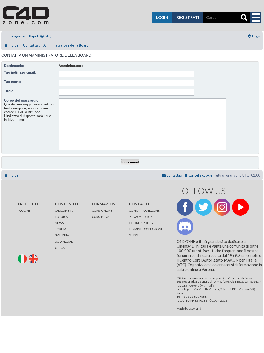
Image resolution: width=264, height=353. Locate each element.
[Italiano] (23, 258)
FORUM (60, 229)
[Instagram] (222, 207)
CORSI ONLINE (102, 210)
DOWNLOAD (64, 241)
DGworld (195, 308)
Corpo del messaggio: (21, 100)
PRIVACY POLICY (140, 217)
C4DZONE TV (64, 210)
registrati (188, 17)
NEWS (59, 223)
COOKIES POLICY (141, 223)
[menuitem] (45, 36)
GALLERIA (62, 235)
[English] (34, 258)
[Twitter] (203, 207)
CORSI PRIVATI (102, 217)
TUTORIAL (62, 217)
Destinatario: (14, 66)
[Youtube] (240, 207)
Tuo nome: (12, 82)
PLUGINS (24, 210)
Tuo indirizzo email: (20, 72)
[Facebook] (185, 207)
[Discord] (185, 226)
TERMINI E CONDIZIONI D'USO (145, 232)
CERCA (60, 248)
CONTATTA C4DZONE (144, 210)
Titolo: (9, 91)
